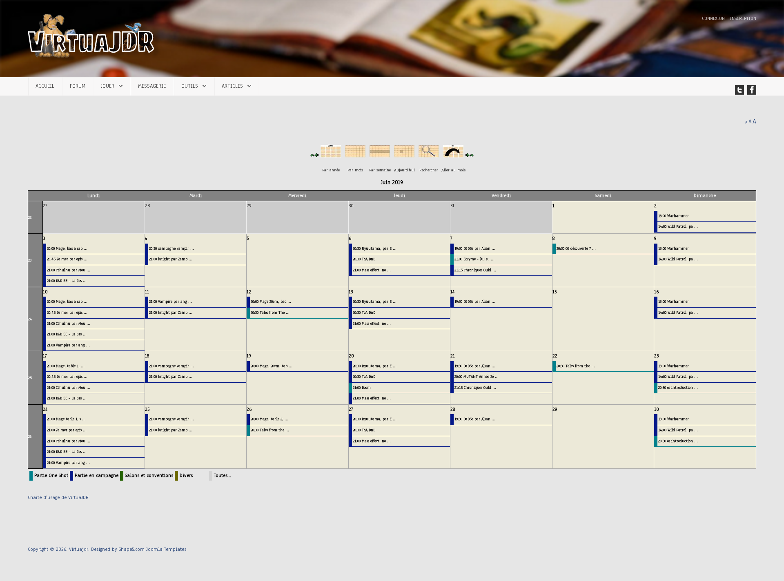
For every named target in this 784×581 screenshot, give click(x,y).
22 (29, 217)
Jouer (107, 86)
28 (452, 409)
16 (656, 291)
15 (554, 291)
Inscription (743, 19)
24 (30, 319)
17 (45, 356)
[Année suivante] (472, 154)
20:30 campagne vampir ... (171, 248)
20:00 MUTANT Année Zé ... (476, 376)
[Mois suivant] (468, 154)
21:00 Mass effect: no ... (372, 270)
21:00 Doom (362, 387)
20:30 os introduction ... (678, 387)
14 (452, 291)
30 (656, 409)
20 (351, 356)
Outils (189, 86)
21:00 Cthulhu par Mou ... (68, 270)
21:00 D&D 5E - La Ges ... (67, 280)
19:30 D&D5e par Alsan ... (474, 248)
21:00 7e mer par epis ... (67, 429)
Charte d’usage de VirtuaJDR (58, 497)
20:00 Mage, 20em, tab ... (271, 365)
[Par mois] (355, 154)
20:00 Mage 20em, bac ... (271, 301)
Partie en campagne (96, 475)
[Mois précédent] (316, 154)
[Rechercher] (429, 154)
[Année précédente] (312, 154)
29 (554, 409)
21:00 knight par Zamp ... (170, 259)
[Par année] (331, 154)
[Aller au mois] (453, 154)
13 (351, 291)
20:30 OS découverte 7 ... (576, 248)
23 (29, 260)
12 (249, 291)
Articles (232, 86)
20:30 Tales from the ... (576, 365)
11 (147, 291)
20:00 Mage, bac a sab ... (67, 248)
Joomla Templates (166, 549)
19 (249, 356)
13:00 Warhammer (673, 215)
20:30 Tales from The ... (270, 312)
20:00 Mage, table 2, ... (269, 418)
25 (30, 377)
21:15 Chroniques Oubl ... (475, 270)
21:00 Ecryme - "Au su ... (474, 259)
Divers (186, 475)
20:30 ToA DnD (364, 259)
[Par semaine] (380, 154)
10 (45, 291)
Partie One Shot (51, 475)
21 (452, 356)
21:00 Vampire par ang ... (68, 345)
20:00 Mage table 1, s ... (66, 418)
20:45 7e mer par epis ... (67, 259)
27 (351, 409)
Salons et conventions (149, 475)
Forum (77, 86)
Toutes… (222, 475)
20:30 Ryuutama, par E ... (374, 248)
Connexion (714, 19)
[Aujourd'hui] (404, 154)
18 (147, 356)
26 (29, 436)
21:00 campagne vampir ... (171, 365)
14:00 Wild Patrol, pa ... (678, 226)
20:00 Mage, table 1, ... (66, 365)
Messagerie (152, 86)
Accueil (45, 86)
